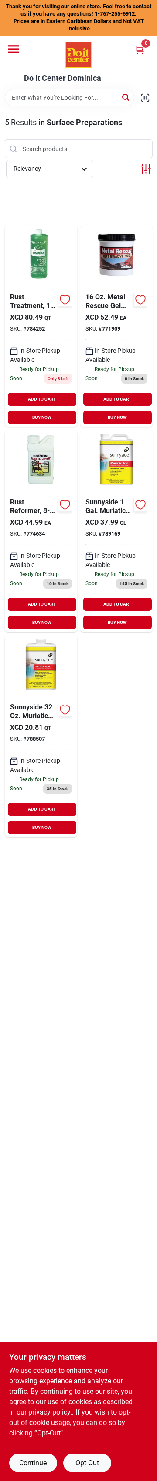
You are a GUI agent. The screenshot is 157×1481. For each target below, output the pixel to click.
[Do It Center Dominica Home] (78, 55)
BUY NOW (41, 417)
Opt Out (87, 1463)
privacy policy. (50, 1412)
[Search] (126, 97)
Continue (33, 1463)
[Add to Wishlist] (65, 300)
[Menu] (13, 49)
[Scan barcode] (145, 97)
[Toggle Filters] (146, 169)
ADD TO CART (42, 399)
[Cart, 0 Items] (139, 49)
